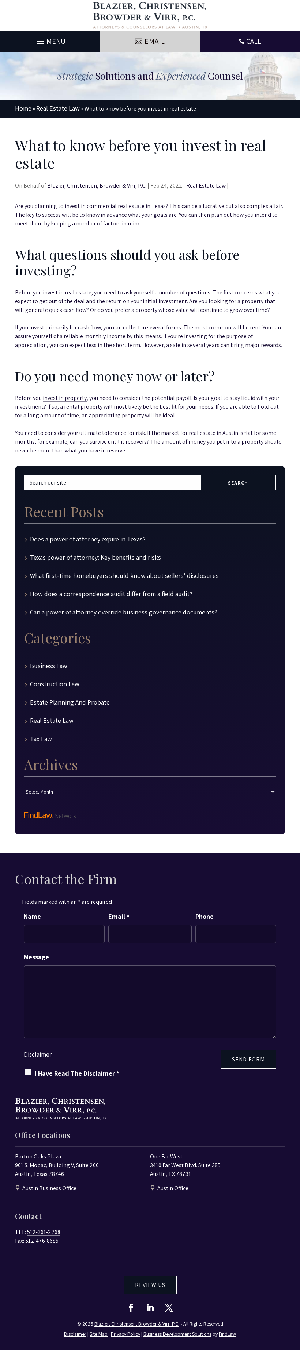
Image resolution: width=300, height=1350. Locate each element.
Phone (204, 916)
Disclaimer (38, 1054)
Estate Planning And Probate (70, 702)
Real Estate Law (206, 185)
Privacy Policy (125, 1334)
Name (32, 916)
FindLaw (227, 1334)
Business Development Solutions (177, 1334)
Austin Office (172, 1188)
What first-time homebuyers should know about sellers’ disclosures (124, 575)
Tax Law (41, 738)
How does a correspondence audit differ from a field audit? (111, 594)
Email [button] (155, 41)
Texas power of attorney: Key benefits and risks (95, 557)
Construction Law (54, 684)
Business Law (48, 666)
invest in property (65, 398)
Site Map (99, 1334)
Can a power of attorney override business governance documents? (123, 612)
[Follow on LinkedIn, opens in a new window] (150, 1308)
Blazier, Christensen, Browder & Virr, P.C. (96, 185)
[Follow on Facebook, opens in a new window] (131, 1308)
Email (119, 916)
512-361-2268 (43, 1232)
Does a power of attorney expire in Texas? (88, 539)
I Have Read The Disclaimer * (77, 1073)
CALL (253, 41)
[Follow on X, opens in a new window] (169, 1308)
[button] (50, 39)
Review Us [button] (150, 1285)
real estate (78, 292)
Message (36, 957)
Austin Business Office (49, 1188)
